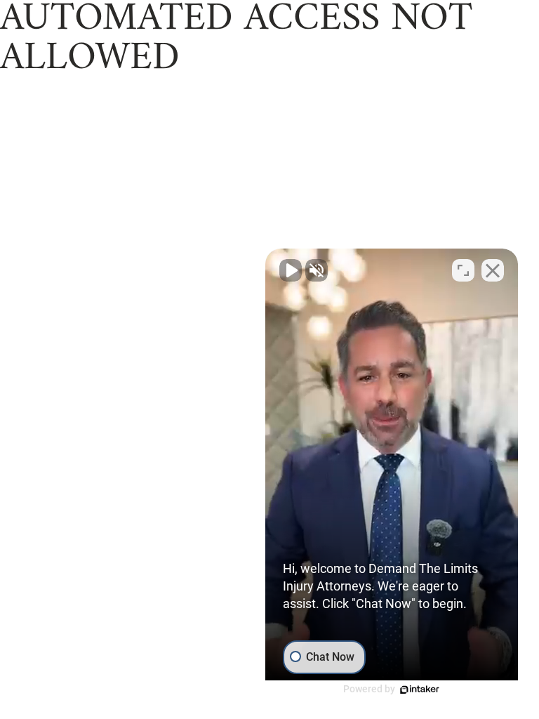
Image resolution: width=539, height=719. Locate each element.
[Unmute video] (290, 270)
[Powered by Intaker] (420, 689)
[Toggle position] (463, 270)
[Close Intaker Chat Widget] (492, 270)
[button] (391, 473)
